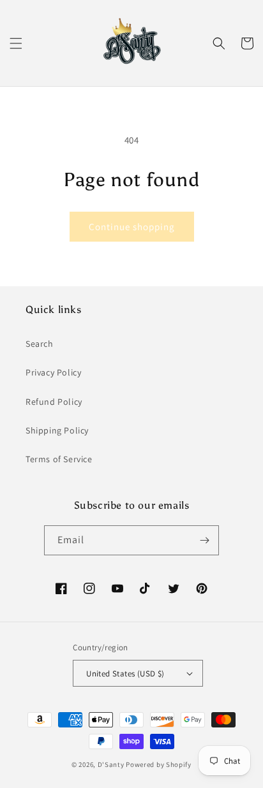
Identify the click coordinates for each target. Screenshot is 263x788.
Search (40, 343)
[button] (16, 43)
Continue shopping (132, 227)
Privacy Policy (53, 372)
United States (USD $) (125, 673)
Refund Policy (54, 401)
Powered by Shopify (159, 764)
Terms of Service (59, 459)
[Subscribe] (204, 540)
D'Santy (111, 764)
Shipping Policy (57, 430)
